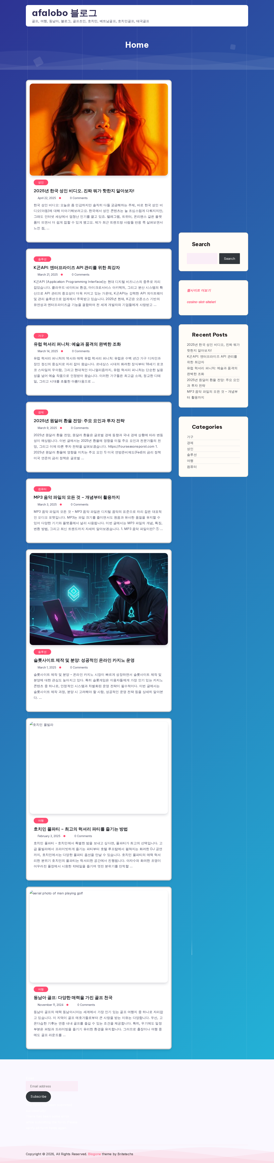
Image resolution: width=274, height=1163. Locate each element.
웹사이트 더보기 (199, 290)
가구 (41, 335)
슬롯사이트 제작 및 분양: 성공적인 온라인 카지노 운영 (84, 660)
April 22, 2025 (47, 198)
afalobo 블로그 (64, 12)
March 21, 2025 (48, 274)
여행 (41, 820)
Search (201, 244)
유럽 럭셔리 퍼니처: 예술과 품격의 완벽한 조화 (77, 344)
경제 (41, 412)
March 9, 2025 (47, 428)
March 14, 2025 (48, 351)
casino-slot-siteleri (201, 302)
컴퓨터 (42, 489)
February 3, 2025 (49, 836)
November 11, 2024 (50, 1004)
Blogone (94, 1154)
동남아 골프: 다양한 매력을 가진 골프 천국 (73, 997)
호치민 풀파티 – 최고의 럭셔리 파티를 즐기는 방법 (81, 829)
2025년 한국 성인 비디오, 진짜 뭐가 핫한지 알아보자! (84, 190)
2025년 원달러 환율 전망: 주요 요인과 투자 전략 (79, 420)
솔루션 (42, 259)
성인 (41, 182)
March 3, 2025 (47, 504)
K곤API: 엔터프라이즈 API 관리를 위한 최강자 (77, 267)
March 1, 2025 (47, 667)
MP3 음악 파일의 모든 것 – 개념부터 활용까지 (77, 497)
